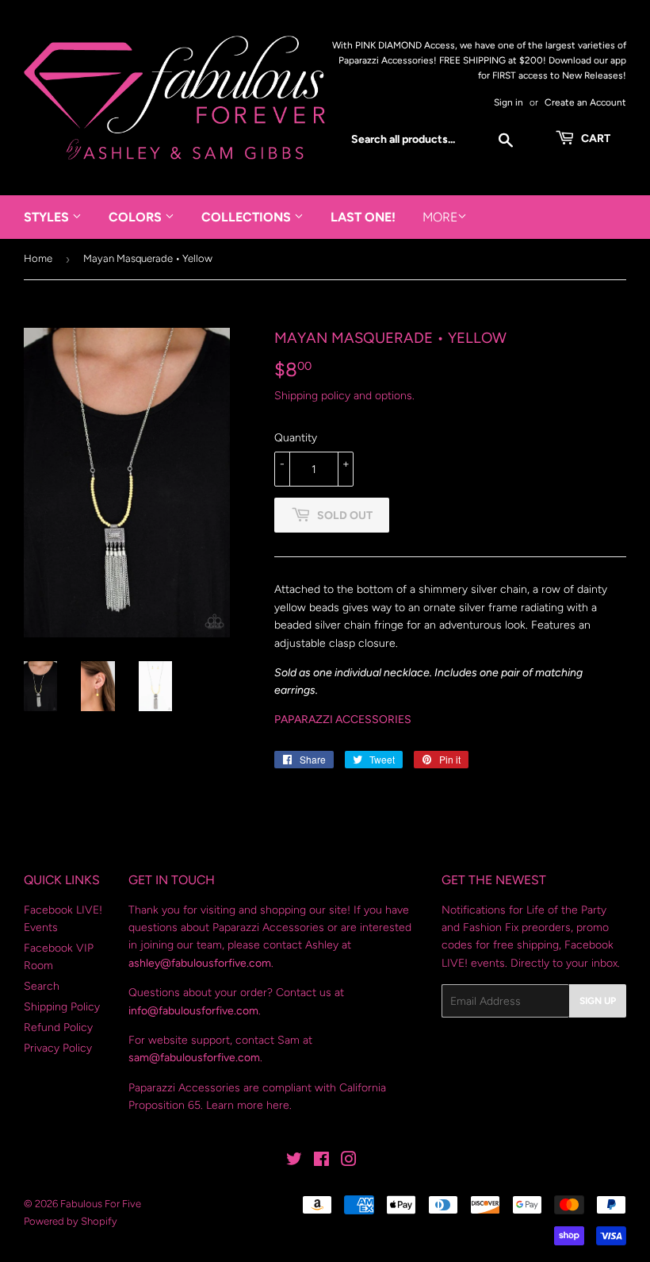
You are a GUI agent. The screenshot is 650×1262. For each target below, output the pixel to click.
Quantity (295, 437)
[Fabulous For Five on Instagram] (349, 1161)
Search (41, 986)
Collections (247, 217)
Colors (137, 217)
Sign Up (597, 1000)
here (277, 1105)
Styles (48, 217)
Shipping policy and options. (344, 395)
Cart (594, 138)
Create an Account (585, 102)
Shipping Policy (62, 1007)
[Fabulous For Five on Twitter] (294, 1161)
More (439, 217)
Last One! (363, 217)
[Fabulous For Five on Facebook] (321, 1161)
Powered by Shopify (70, 1221)
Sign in (508, 102)
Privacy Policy (58, 1048)
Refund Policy (58, 1027)
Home (38, 258)
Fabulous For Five (100, 1204)
